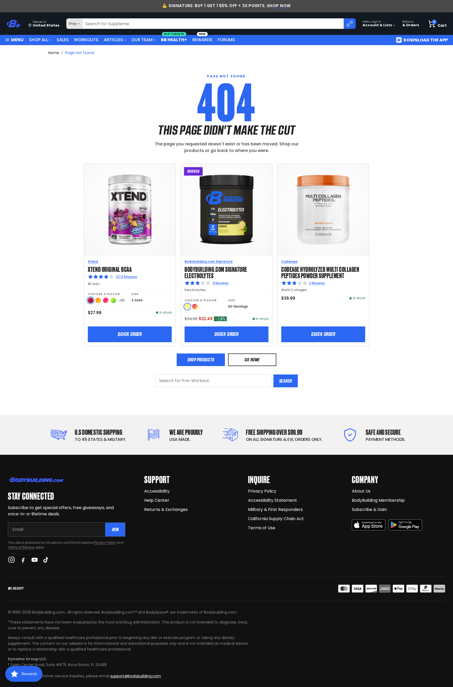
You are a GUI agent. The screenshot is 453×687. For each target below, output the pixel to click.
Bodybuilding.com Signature (209, 261)
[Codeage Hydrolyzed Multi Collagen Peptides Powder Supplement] (323, 209)
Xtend (93, 261)
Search (285, 381)
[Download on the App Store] (368, 525)
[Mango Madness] (98, 300)
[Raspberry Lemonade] (195, 306)
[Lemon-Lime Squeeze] (113, 300)
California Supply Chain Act (276, 519)
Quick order (130, 334)
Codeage (289, 261)
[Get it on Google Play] (405, 525)
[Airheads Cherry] (90, 300)
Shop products (200, 359)
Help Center (156, 500)
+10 (122, 300)
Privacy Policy (105, 542)
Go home (252, 359)
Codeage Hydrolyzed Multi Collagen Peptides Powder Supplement (320, 272)
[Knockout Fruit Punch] (106, 300)
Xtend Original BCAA (110, 269)
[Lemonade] (187, 306)
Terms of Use (261, 528)
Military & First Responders (275, 509)
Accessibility (157, 491)
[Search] (350, 23)
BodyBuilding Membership (378, 500)
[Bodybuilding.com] (13, 23)
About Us (361, 491)
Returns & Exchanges (166, 509)
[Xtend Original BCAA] (129, 209)
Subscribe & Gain (369, 509)
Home (53, 52)
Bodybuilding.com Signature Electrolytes (216, 272)
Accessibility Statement (272, 500)
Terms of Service (21, 547)
